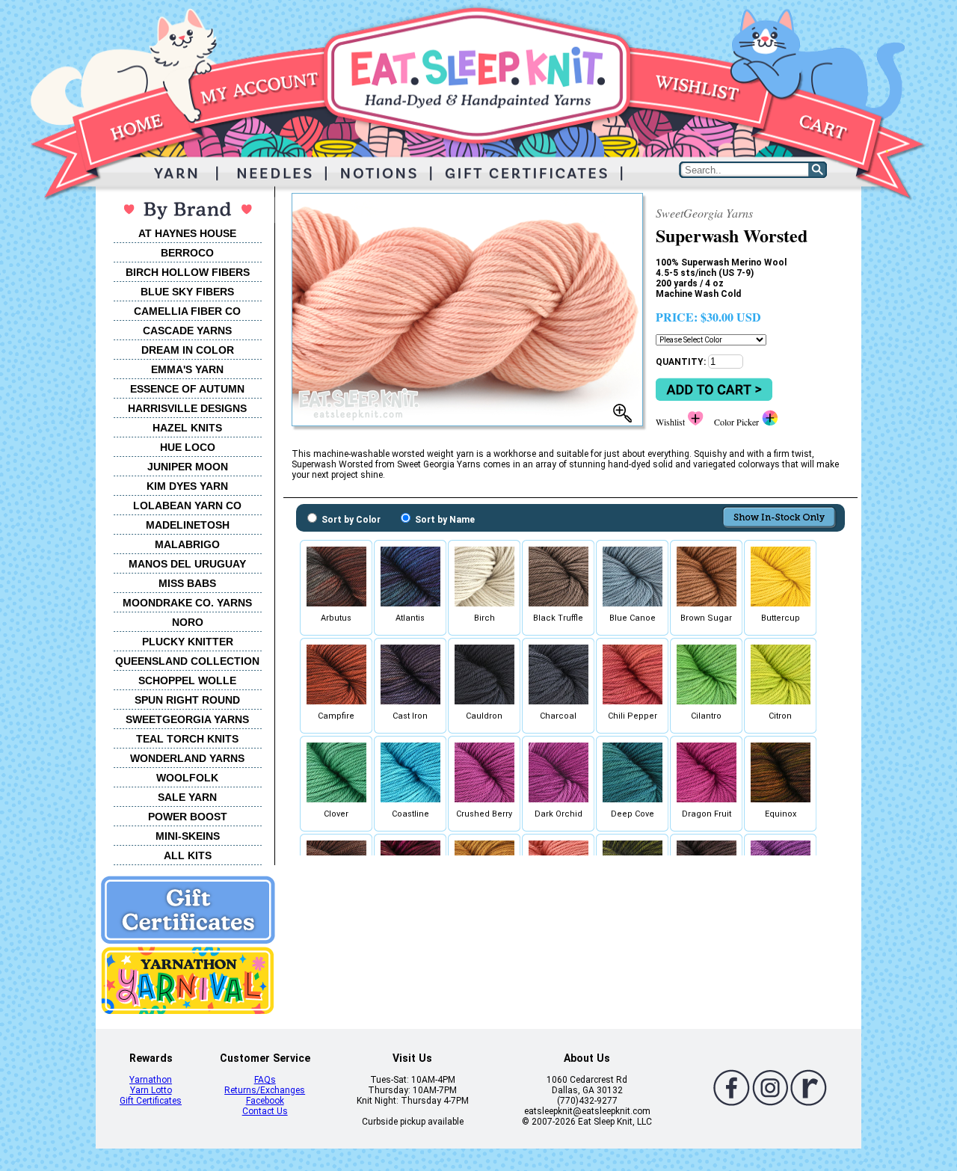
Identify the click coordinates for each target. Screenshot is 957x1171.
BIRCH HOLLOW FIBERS (188, 272)
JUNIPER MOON (187, 467)
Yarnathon (150, 1080)
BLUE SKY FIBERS (187, 292)
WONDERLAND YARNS (187, 758)
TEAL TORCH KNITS (187, 739)
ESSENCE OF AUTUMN (187, 389)
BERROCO (187, 253)
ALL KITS (188, 855)
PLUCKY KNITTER (187, 642)
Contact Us (265, 1111)
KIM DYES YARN (187, 486)
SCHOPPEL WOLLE (187, 680)
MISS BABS (187, 583)
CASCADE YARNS (187, 330)
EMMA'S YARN (187, 369)
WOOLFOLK (187, 778)
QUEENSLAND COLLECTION (187, 661)
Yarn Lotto (151, 1090)
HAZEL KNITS (187, 428)
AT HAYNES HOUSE (187, 233)
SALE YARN (187, 797)
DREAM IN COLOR (187, 350)
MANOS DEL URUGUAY (187, 564)
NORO (187, 622)
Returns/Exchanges (264, 1090)
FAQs (265, 1080)
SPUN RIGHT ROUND (187, 700)
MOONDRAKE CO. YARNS (187, 603)
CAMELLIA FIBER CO (187, 311)
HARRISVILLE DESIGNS (187, 408)
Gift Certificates (151, 1100)
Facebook (265, 1100)
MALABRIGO (187, 544)
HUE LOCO (187, 447)
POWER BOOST (187, 817)
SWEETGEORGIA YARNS (187, 719)
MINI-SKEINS (188, 836)
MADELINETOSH (188, 525)
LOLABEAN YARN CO (187, 505)
